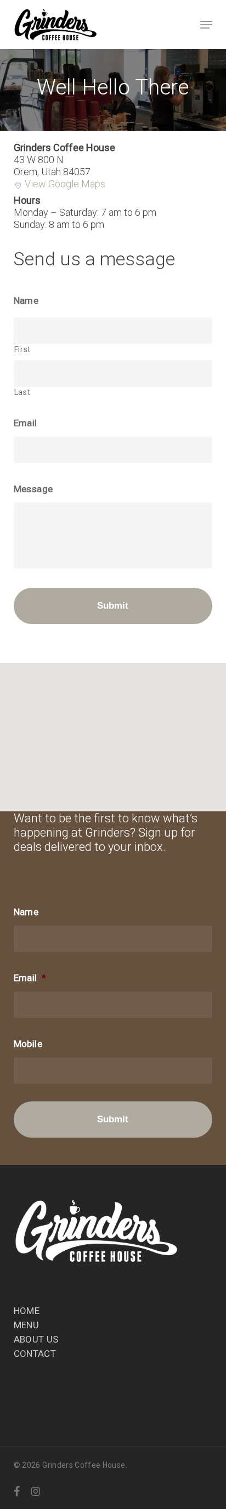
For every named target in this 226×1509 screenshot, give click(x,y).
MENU (26, 1325)
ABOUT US (36, 1339)
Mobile (28, 1043)
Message (33, 488)
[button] (206, 24)
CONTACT (35, 1353)
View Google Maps (65, 184)
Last (22, 392)
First (22, 349)
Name (26, 300)
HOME (26, 1311)
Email (25, 422)
